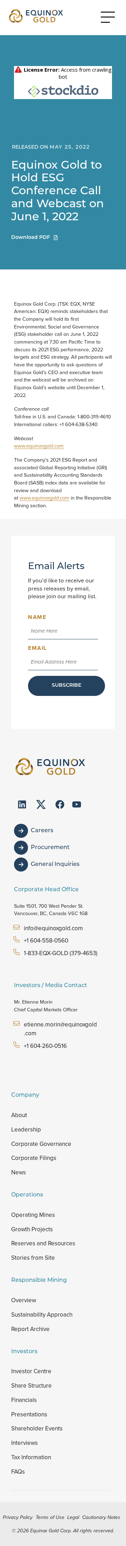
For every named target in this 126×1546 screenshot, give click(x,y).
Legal (73, 1517)
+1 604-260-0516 (45, 1046)
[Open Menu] (108, 17)
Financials (24, 1400)
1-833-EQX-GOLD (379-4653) (60, 953)
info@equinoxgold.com (53, 928)
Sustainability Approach (41, 1314)
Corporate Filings (33, 1158)
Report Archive (30, 1329)
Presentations (29, 1414)
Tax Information (31, 1457)
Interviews (24, 1443)
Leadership (26, 1129)
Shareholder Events (37, 1428)
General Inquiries (55, 864)
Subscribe (66, 685)
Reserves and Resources (43, 1243)
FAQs (18, 1471)
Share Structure (31, 1385)
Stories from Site (33, 1257)
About (19, 1115)
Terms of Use (50, 1517)
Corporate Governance (41, 1144)
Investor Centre (31, 1371)
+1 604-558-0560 (46, 940)
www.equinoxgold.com (39, 446)
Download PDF (30, 237)
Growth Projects (32, 1229)
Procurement (50, 847)
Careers (42, 831)
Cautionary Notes (101, 1517)
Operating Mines (33, 1215)
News (18, 1172)
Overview (23, 1300)
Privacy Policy (18, 1517)
